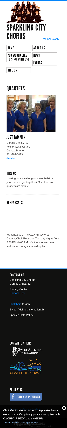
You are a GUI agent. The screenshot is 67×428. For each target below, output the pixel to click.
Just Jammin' (17, 137)
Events (37, 63)
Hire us (12, 70)
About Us (39, 48)
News (36, 55)
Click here (15, 304)
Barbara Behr (17, 293)
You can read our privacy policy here (20, 422)
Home (10, 48)
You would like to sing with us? (18, 57)
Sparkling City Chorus (26, 32)
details (11, 158)
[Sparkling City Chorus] (25, 21)
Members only (51, 39)
